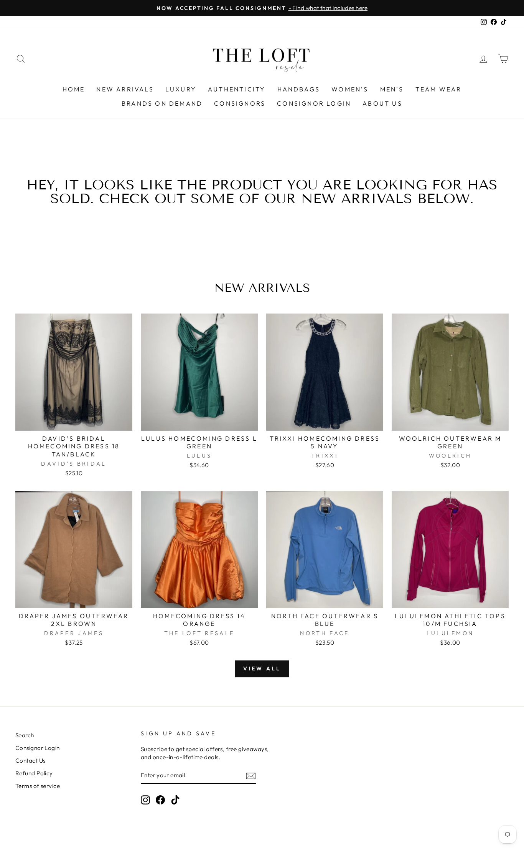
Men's (392, 89)
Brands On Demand (162, 103)
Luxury (180, 89)
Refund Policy (34, 773)
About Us (382, 103)
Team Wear (438, 89)
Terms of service (37, 786)
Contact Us (30, 760)
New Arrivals (124, 89)
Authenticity (236, 89)
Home (74, 89)
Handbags (298, 89)
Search (24, 735)
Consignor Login (314, 103)
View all (262, 668)
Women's (349, 89)
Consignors (239, 103)
